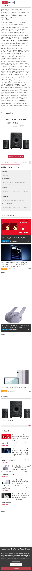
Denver (3, 43)
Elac (26, 45)
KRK (2, 64)
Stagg (18, 95)
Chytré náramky (5, 10)
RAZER (19, 85)
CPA (7, 40)
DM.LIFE (24, 43)
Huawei (3, 58)
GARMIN (3, 51)
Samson (19, 89)
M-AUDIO (27, 68)
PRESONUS (10, 84)
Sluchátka (4, 12)
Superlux (13, 97)
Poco (10, 82)
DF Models (9, 43)
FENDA (9, 48)
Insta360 (3, 61)
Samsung (25, 89)
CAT (28, 37)
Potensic (3, 84)
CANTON (8, 37)
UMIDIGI (26, 102)
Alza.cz (3, 425)
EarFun (9, 45)
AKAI (8, 24)
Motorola (21, 71)
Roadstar (21, 87)
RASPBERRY (8, 85)
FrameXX (8, 50)
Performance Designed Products (9, 81)
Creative (12, 40)
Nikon (13, 74)
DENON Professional (22, 42)
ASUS (8, 29)
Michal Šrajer (14, 241)
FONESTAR (23, 48)
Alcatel (16, 24)
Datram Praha (24, 40)
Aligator (21, 24)
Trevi (8, 100)
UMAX (21, 102)
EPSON (21, 47)
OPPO (3, 77)
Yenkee (15, 106)
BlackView (4, 34)
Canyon (14, 37)
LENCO (28, 64)
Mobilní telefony (5, 9)
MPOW (3, 72)
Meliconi (3, 71)
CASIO (25, 37)
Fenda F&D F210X (7, 421)
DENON (7, 42)
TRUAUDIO (22, 100)
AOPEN (3, 27)
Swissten (19, 97)
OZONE (24, 77)
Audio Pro (13, 29)
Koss (26, 63)
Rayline (14, 85)
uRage (3, 103)
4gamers (5, 22)
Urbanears (8, 103)
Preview (4, 268)
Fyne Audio (26, 50)
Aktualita (5, 241)
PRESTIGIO (17, 84)
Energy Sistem (9, 47)
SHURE (21, 90)
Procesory (21, 15)
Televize (3, 14)
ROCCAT (27, 87)
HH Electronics (19, 55)
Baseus (24, 30)
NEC (27, 72)
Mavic (3, 69)
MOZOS (27, 71)
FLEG (17, 48)
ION (13, 61)
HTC (24, 56)
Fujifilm (14, 50)
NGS (3, 74)
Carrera (20, 37)
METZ (9, 71)
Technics (12, 98)
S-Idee (26, 90)
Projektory (25, 12)
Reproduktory (18, 14)
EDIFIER (17, 45)
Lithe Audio (14, 66)
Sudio (9, 97)
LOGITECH (21, 66)
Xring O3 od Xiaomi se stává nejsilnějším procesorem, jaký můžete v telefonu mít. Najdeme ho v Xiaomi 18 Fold (14, 264)
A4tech (10, 22)
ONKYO (27, 76)
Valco (14, 103)
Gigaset (27, 51)
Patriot (10, 79)
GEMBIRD (9, 51)
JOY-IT (12, 63)
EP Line (16, 47)
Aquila (22, 27)
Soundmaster (16, 93)
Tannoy (3, 98)
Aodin (24, 25)
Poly (27, 82)
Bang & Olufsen (17, 30)
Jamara (23, 61)
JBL (8, 63)
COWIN (25, 38)
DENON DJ (14, 42)
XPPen (3, 106)
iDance (15, 59)
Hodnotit (21, 126)
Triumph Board (14, 100)
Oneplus (22, 76)
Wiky (11, 105)
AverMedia (9, 30)
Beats (3, 32)
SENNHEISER (10, 90)
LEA (24, 64)
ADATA (3, 24)
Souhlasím (16, 568)
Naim (23, 72)
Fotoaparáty (12, 12)
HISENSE (26, 55)
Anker (15, 25)
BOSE (21, 34)
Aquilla (27, 27)
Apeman (8, 27)
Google (9, 53)
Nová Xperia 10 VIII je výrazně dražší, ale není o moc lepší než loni (20, 481)
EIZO (22, 45)
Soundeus (9, 93)
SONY (3, 93)
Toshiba (3, 100)
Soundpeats (23, 93)
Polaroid (15, 82)
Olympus (16, 76)
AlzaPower (4, 25)
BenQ (7, 32)
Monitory (10, 14)
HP (20, 56)
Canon (26, 35)
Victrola (18, 103)
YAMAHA (9, 106)
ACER (16, 22)
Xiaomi (26, 105)
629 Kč (29, 425)
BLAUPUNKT (11, 34)
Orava (14, 77)
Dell (3, 42)
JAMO (3, 63)
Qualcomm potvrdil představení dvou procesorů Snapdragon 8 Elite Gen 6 (14, 238)
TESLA (18, 98)
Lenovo (3, 66)
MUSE (12, 72)
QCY (2, 85)
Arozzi (3, 29)
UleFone (16, 102)
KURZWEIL (8, 64)
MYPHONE (18, 72)
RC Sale (24, 85)
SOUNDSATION (5, 95)
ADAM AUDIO (22, 22)
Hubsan (9, 58)
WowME (16, 105)
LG (8, 66)
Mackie (27, 66)
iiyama (24, 59)
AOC (20, 25)
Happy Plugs (19, 53)
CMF (2, 38)
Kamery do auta (5, 15)
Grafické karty (12, 17)
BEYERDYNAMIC (14, 32)
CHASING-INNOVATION (7, 59)
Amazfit (10, 25)
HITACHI (3, 56)
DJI (19, 43)
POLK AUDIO (21, 82)
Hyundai (21, 58)
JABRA (18, 61)
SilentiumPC (4, 92)
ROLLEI (3, 89)
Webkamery (14, 15)
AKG (11, 24)
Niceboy (7, 74)
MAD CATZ (4, 68)
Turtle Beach (9, 102)
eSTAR (25, 47)
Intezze (9, 61)
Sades (14, 89)
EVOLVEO (3, 48)
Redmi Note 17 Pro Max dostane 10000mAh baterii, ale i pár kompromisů (20, 495)
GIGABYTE (21, 51)
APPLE (14, 27)
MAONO (15, 68)
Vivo (7, 105)
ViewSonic (25, 103)
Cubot (18, 40)
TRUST (3, 102)
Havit (12, 55)
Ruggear (8, 89)
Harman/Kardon (5, 55)
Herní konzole (14, 10)
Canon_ (3, 37)
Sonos (25, 92)
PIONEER (26, 81)
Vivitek (3, 105)
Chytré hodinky (20, 9)
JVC (16, 63)
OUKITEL (19, 77)
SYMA (25, 97)
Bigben (22, 32)
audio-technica (21, 29)
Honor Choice (10, 56)
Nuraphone (10, 76)
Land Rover (14, 64)
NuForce (3, 76)
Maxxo (14, 69)
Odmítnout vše (16, 561)
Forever (3, 50)
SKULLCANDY (12, 92)
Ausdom (3, 30)
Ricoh (17, 87)
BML (16, 34)
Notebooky (21, 10)
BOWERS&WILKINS (6, 35)
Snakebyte (19, 92)
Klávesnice (4, 17)
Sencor (3, 90)
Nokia (22, 74)
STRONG (3, 97)
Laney (20, 64)
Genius (15, 51)
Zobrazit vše (28, 215)
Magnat (10, 68)
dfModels (15, 43)
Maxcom (8, 69)
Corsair (15, 38)
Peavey (15, 79)
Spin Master (13, 95)
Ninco (17, 74)
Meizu (24, 69)
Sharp (17, 90)
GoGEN (3, 53)
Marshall (21, 68)
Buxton (21, 35)
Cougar (20, 38)
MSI (7, 72)
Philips (20, 81)
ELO (2, 47)
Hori (16, 56)
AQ (18, 27)
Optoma (8, 77)
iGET (19, 59)
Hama (14, 53)
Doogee (3, 45)
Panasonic (4, 79)
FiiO (13, 48)
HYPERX (15, 58)
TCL (7, 98)
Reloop (12, 87)
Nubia (26, 74)
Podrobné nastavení (16, 564)
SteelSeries (24, 95)
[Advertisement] (16, 289)
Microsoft (15, 71)
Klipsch (21, 63)
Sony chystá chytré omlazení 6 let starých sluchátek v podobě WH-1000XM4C (15, 326)
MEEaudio (19, 69)
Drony (19, 12)
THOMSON (23, 98)
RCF (2, 87)
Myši (27, 15)
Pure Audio (24, 84)
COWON (3, 40)
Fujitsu (20, 50)
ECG (13, 45)
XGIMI (21, 105)
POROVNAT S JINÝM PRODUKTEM (16, 156)
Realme (7, 87)
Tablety (13, 9)
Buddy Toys (15, 35)
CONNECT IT (8, 38)
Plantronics (4, 82)
